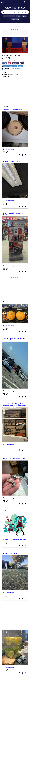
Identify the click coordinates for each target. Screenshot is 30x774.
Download (16, 63)
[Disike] (19, 155)
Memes (24, 16)
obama (10, 66)
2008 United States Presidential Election (11, 69)
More (22, 63)
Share (4, 63)
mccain (5, 66)
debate (15, 66)
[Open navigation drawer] (28, 2)
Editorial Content (15, 19)
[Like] (22, 155)
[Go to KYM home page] (2, 2)
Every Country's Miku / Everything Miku (15, 539)
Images (18, 16)
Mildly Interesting (9, 149)
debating (20, 66)
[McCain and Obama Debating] (15, 45)
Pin (10, 63)
